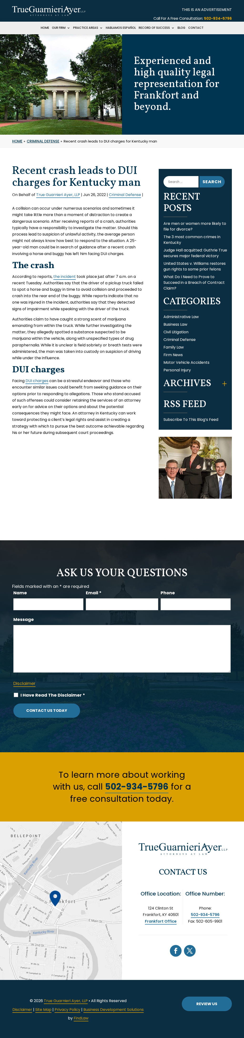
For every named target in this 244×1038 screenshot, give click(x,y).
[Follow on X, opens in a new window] (190, 951)
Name (20, 593)
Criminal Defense (125, 194)
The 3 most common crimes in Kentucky (191, 239)
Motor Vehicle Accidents (186, 362)
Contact (195, 28)
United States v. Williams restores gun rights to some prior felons (194, 266)
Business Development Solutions (113, 1009)
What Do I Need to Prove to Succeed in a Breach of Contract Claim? (194, 282)
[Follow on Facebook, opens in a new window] (176, 951)
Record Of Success (154, 28)
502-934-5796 (218, 18)
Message (23, 619)
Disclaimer (24, 683)
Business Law (175, 324)
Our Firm (59, 28)
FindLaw (81, 1018)
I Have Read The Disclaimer (52, 695)
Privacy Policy (67, 1009)
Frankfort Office (161, 921)
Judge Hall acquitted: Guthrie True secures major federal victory (195, 253)
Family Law (173, 347)
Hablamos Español (121, 28)
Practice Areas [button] (85, 28)
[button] (239, 1003)
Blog (181, 28)
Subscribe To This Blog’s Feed (190, 419)
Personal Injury (177, 370)
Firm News (173, 355)
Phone (168, 593)
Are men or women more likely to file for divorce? (194, 226)
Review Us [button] (206, 1004)
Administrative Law (181, 317)
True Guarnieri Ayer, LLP (58, 194)
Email (94, 593)
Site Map (43, 1009)
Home (45, 28)
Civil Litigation (175, 332)
